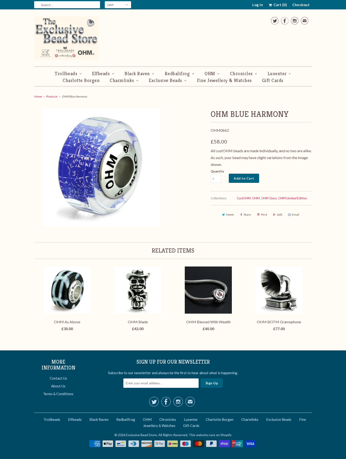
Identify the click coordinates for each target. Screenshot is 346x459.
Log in (257, 5)
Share (247, 214)
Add (279, 214)
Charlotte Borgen (81, 80)
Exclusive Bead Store (141, 435)
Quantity (217, 171)
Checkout (301, 5)
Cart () (280, 5)
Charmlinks (122, 80)
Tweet (230, 214)
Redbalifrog (177, 74)
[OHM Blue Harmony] (101, 167)
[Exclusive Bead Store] (66, 38)
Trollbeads (66, 74)
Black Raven (137, 74)
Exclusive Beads (165, 80)
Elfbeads (101, 74)
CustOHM (244, 198)
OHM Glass (269, 198)
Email (295, 214)
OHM (210, 74)
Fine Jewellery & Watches (224, 80)
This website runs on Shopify (210, 435)
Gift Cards (272, 80)
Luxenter (277, 74)
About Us (58, 386)
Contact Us (58, 378)
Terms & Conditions (58, 394)
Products (51, 96)
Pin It (264, 214)
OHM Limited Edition (292, 198)
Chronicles (241, 74)
